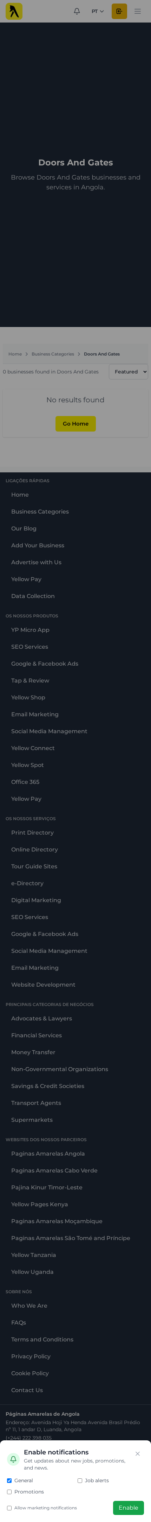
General (23, 1480)
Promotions (29, 1492)
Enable (128, 1507)
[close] (137, 1453)
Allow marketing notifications (45, 1507)
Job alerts (97, 1480)
